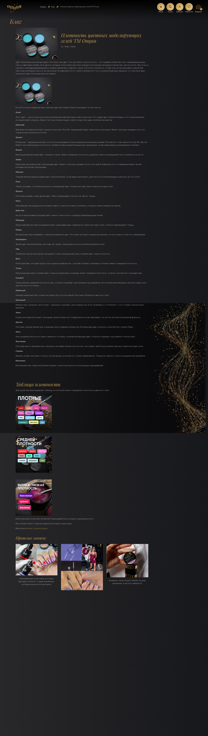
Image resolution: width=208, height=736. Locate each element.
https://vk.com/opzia (37, 529)
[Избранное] (189, 7)
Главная (43, 7)
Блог (53, 7)
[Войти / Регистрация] (180, 7)
